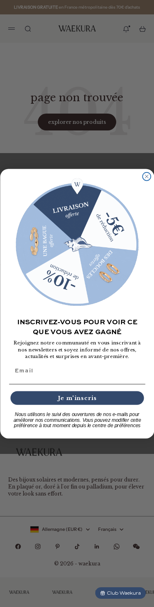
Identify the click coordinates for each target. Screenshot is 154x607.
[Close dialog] (147, 176)
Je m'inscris (77, 397)
